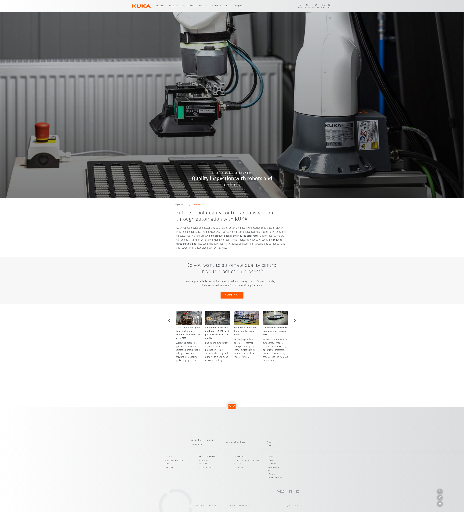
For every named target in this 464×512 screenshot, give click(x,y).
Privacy (232, 506)
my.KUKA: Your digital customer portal (246, 460)
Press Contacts (170, 467)
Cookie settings (244, 506)
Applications (188, 6)
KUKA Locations (273, 467)
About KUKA (272, 464)
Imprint (223, 506)
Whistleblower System (275, 477)
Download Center (239, 467)
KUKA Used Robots (205, 467)
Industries (173, 6)
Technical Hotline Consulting (174, 460)
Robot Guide (203, 460)
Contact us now (232, 295)
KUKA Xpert (237, 464)
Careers (270, 460)
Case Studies (203, 464)
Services (202, 6)
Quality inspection (196, 205)
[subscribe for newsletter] (270, 443)
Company (238, 6)
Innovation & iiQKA (220, 6)
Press (269, 471)
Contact (167, 464)
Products (160, 6)
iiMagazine (271, 474)
